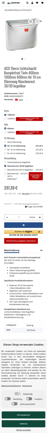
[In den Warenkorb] (23, 225)
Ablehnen (23, 424)
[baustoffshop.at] (14, 3)
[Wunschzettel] (37, 2)
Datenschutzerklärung (11, 386)
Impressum (27, 386)
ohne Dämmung (14, 142)
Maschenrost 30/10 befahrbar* (24, 176)
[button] (28, 2)
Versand (26, 193)
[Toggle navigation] (3, 1)
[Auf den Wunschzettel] (37, 21)
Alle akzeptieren (23, 415)
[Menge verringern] (7, 217)
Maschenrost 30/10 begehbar (25, 170)
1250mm (23, 119)
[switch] (17, 393)
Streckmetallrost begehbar (19, 162)
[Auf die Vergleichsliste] (30, 21)
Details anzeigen (23, 430)
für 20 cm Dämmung (25, 153)
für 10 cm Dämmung (25, 146)
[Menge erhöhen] (40, 217)
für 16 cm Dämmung (25, 149)
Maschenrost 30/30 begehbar (20, 166)
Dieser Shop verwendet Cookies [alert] (23, 344)
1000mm (11, 115)
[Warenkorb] (42, 2)
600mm (10, 128)
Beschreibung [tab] (11, 250)
